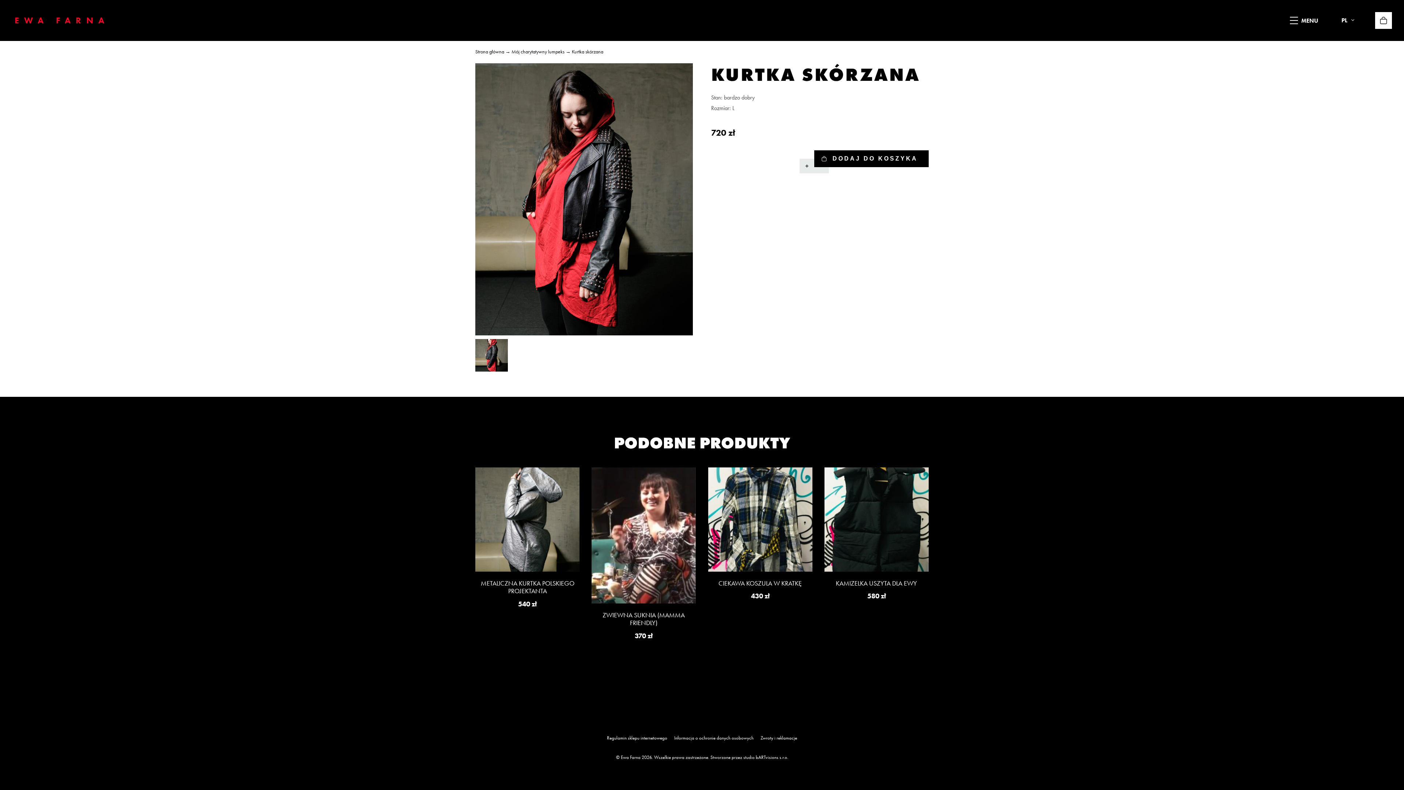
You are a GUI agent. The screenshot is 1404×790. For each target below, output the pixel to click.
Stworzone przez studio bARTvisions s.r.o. (749, 757)
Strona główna (489, 52)
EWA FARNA (62, 20)
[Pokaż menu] (1294, 20)
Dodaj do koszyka (875, 158)
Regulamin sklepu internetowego (637, 738)
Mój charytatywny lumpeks (538, 52)
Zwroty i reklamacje (778, 738)
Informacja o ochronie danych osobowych (714, 738)
